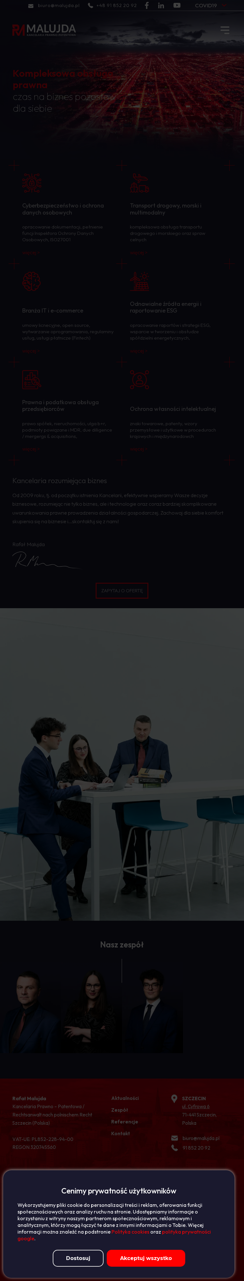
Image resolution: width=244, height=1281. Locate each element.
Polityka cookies (130, 1231)
